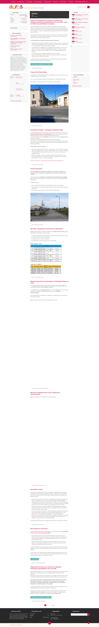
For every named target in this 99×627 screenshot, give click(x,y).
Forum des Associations (80, 27)
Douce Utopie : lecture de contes (81, 18)
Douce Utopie (79, 15)
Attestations (35, 559)
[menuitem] (13, 2)
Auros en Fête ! (19, 76)
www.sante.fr (34, 513)
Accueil (33, 16)
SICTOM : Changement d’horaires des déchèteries (46, 229)
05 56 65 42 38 (46, 617)
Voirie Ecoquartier (36, 168)
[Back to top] (89, 623)
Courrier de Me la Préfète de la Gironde (41, 597)
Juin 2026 (75, 76)
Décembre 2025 (76, 79)
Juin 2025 (75, 82)
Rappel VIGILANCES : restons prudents (18, 38)
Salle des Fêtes (79, 31)
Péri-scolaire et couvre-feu (39, 528)
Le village (18, 95)
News (36, 16)
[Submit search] (88, 7)
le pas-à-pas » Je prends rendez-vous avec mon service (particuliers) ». (49, 160)
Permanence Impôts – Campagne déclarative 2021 (46, 130)
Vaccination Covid (36, 489)
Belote (76, 30)
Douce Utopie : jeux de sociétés (81, 14)
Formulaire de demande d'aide (38, 64)
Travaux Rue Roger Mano (38, 72)
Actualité (43, 388)
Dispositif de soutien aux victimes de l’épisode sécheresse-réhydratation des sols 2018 (45, 567)
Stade (78, 24)
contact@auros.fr (24, 18)
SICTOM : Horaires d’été (15, 45)
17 (48, 613)
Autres (41, 125)
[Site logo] (26, 8)
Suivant (53, 605)
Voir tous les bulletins (76, 86)
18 (48, 615)
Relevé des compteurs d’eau (16, 35)
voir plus (22, 70)
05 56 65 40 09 (24, 19)
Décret (49, 64)
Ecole (17, 82)
